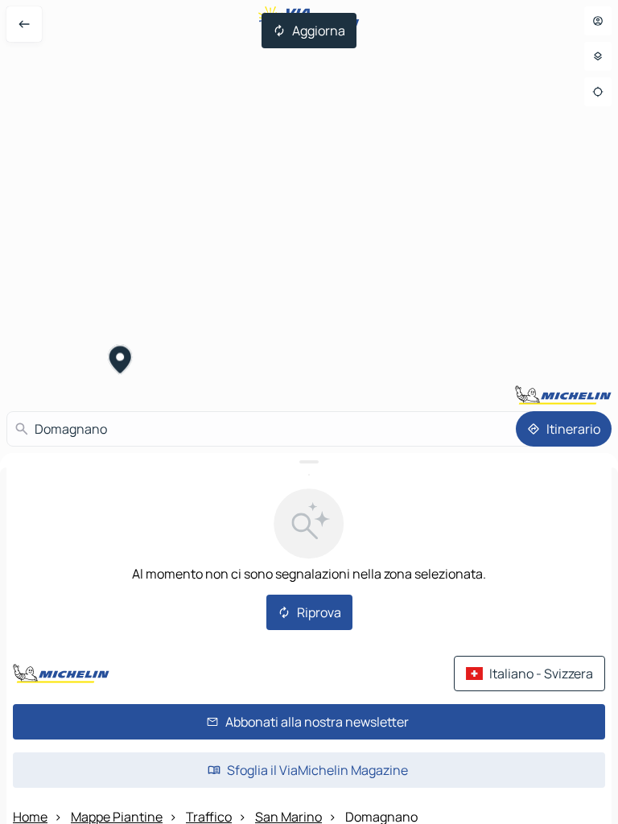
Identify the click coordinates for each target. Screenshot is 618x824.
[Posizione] (598, 91)
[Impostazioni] (598, 56)
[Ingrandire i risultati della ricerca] (309, 462)
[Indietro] (24, 24)
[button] (120, 361)
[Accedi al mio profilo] (598, 20)
